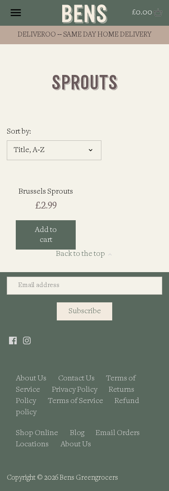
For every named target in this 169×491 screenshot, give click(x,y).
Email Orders (118, 433)
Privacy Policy (74, 390)
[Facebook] (13, 340)
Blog (77, 433)
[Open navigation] (16, 12)
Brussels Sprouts (45, 191)
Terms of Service (75, 401)
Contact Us (76, 378)
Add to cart (46, 235)
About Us (31, 378)
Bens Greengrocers (88, 478)
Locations (32, 444)
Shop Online (37, 433)
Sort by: (19, 131)
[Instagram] (27, 340)
